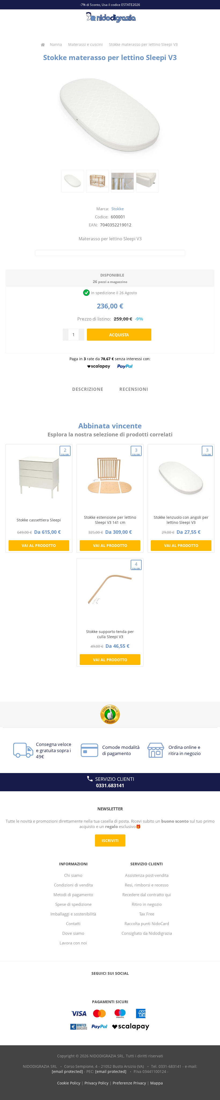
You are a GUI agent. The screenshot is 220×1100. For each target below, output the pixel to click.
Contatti (73, 923)
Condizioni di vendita (73, 885)
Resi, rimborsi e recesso (146, 885)
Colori (65, 451)
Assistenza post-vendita (146, 875)
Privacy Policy (96, 1083)
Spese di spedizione (73, 904)
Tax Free (146, 914)
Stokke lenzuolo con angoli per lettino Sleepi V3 (181, 520)
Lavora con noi (73, 943)
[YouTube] (110, 984)
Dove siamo (73, 933)
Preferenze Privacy (129, 1083)
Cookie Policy (68, 1083)
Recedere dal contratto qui (146, 894)
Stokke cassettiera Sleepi (39, 520)
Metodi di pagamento (73, 894)
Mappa (156, 1083)
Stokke (117, 208)
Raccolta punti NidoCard (146, 923)
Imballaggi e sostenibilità (73, 914)
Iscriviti (110, 840)
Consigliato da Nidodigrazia (147, 933)
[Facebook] (100, 984)
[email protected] (67, 1071)
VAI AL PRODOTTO (39, 545)
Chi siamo (73, 875)
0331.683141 (110, 785)
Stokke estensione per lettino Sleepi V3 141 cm (110, 520)
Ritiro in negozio (147, 904)
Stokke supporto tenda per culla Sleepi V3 (110, 634)
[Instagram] (120, 984)
